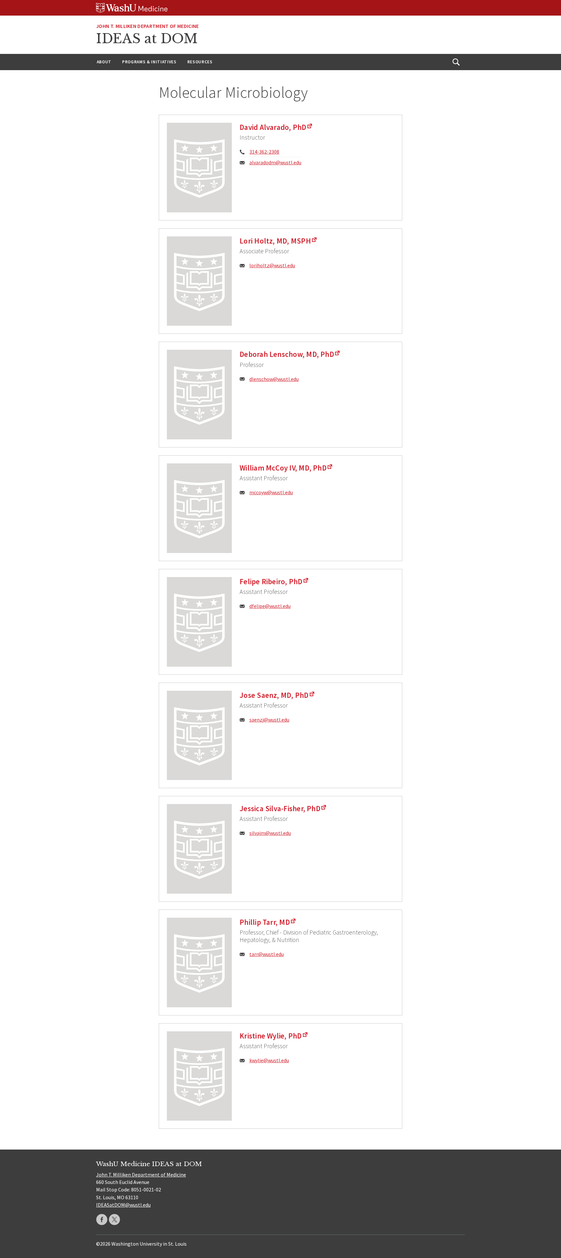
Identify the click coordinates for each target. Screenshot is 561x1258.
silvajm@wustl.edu (270, 833)
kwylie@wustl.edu (269, 1060)
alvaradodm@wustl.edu (275, 162)
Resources (200, 62)
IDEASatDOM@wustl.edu (123, 1204)
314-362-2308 (264, 151)
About (104, 62)
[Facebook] (101, 1219)
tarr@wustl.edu (266, 954)
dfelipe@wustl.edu (270, 606)
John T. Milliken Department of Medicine (147, 26)
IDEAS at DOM (147, 39)
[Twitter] (114, 1219)
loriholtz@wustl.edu (272, 265)
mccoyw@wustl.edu (271, 492)
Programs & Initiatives (149, 62)
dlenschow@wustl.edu (274, 379)
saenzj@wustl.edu (269, 719)
